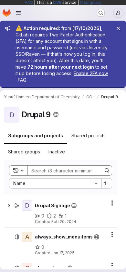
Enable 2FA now (91, 73)
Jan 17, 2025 (63, 252)
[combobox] (55, 183)
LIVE (57, 2)
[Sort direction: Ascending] (107, 183)
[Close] (118, 28)
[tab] (35, 136)
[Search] (107, 170)
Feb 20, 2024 (63, 221)
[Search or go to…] (101, 13)
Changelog (90, 2)
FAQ (29, 2)
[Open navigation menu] (18, 13)
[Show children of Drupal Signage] (9, 205)
